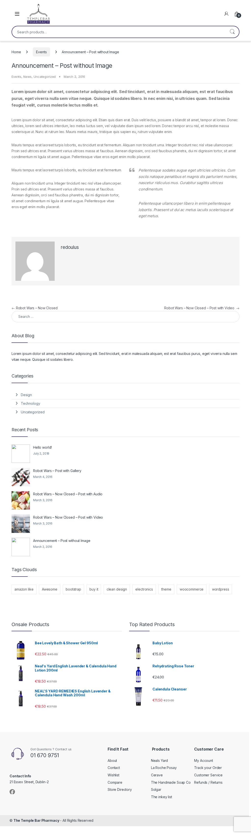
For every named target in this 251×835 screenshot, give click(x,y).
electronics (144, 589)
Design (26, 395)
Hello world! (42, 447)
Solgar (156, 789)
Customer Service (208, 775)
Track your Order (208, 768)
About (112, 760)
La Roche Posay (164, 768)
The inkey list (161, 797)
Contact (114, 768)
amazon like (23, 589)
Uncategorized (45, 77)
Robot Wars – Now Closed (35, 308)
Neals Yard (159, 760)
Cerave (157, 775)
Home (16, 52)
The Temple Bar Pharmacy (36, 820)
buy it (93, 589)
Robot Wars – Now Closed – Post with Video (201, 308)
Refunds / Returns (208, 782)
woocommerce (191, 589)
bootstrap (73, 589)
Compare (115, 782)
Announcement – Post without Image (61, 541)
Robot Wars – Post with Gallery (57, 471)
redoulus (70, 247)
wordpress (220, 589)
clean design (117, 589)
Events (41, 52)
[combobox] (118, 32)
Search (232, 32)
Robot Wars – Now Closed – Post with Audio (67, 494)
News (27, 77)
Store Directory (120, 789)
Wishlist (113, 775)
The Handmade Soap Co (171, 782)
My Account (203, 760)
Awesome (49, 589)
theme (166, 589)
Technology (30, 403)
